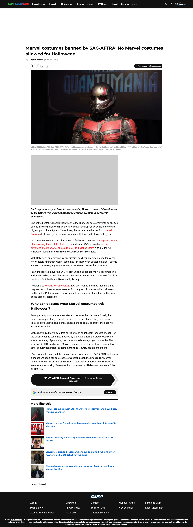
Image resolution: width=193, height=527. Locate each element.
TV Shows (102, 4)
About (115, 4)
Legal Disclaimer (154, 507)
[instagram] (176, 4)
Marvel (52, 4)
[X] (166, 4)
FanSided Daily (153, 502)
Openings (71, 502)
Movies (90, 4)
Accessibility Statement (42, 512)
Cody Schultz (36, 59)
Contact (95, 502)
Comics (80, 4)
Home (34, 484)
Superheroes (38, 4)
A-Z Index (71, 512)
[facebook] (171, 4)
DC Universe (66, 4)
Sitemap (125, 4)
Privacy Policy (73, 507)
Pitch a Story (37, 507)
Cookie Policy (126, 507)
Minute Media (16, 520)
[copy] (47, 66)
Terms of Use (98, 507)
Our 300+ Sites (127, 502)
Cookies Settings (100, 512)
